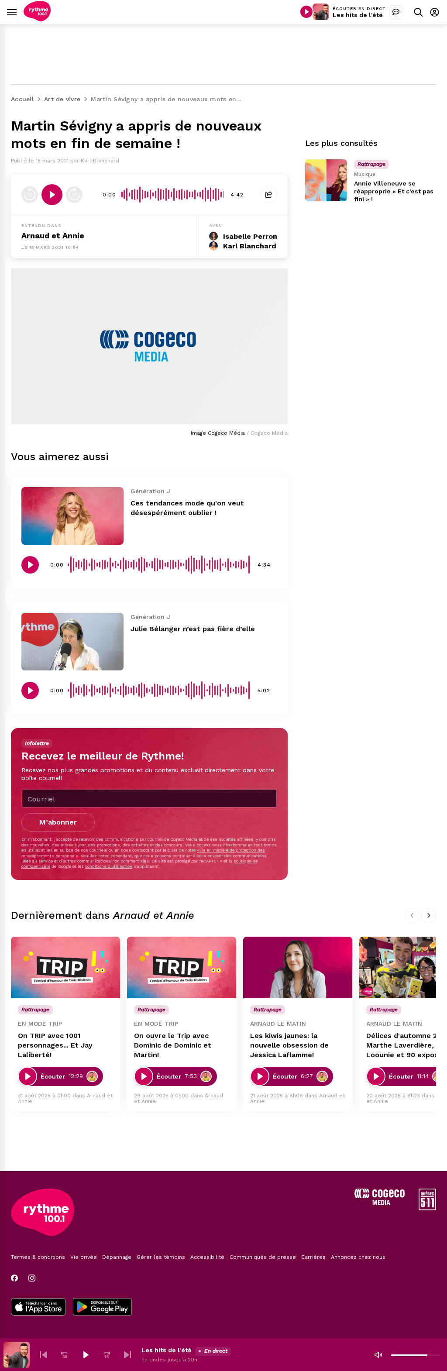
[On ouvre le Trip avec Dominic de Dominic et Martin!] (181, 967)
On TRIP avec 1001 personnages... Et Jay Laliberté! (55, 1045)
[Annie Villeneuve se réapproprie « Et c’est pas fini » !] (326, 180)
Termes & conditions (38, 1257)
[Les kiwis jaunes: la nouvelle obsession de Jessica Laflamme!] (297, 967)
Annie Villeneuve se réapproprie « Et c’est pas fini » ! (393, 191)
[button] (43, 1355)
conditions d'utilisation (108, 866)
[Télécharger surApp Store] (38, 1307)
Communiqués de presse (263, 1257)
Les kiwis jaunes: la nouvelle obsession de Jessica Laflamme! (289, 1045)
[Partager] (269, 194)
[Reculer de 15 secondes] (29, 194)
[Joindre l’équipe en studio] (395, 11)
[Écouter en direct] (306, 12)
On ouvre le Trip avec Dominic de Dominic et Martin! (172, 1045)
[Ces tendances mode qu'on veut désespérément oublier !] (72, 516)
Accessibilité (207, 1257)
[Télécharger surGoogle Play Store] (102, 1307)
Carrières (313, 1257)
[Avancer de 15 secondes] (74, 194)
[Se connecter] (434, 12)
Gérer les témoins (161, 1257)
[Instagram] (31, 1278)
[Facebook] (14, 1278)
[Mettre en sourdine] (378, 1355)
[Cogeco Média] (379, 1203)
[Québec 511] (427, 1208)
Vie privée (83, 1257)
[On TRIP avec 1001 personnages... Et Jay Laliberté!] (65, 967)
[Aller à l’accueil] (37, 19)
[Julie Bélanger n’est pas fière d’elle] (72, 641)
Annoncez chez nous (358, 1257)
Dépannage (116, 1257)
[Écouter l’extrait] (51, 194)
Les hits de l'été (358, 14)
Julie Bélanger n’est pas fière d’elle (193, 629)
